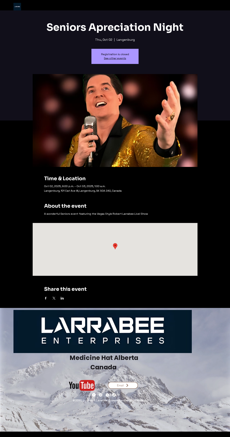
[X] (107, 395)
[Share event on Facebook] (45, 298)
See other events (115, 58)
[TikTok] (114, 395)
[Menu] (115, 7)
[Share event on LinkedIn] (62, 298)
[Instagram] (100, 395)
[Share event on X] (54, 298)
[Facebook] (94, 395)
